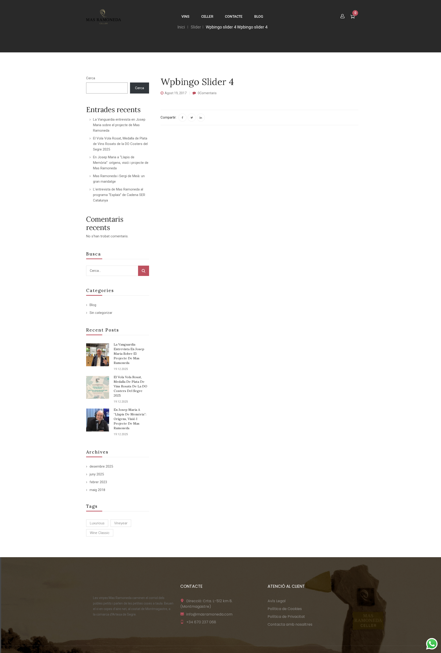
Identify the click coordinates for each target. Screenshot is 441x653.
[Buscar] (143, 271)
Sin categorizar (101, 313)
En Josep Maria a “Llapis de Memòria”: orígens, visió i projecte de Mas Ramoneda (120, 162)
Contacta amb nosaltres (290, 624)
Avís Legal (277, 601)
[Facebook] (182, 118)
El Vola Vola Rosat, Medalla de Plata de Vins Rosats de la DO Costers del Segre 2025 (120, 143)
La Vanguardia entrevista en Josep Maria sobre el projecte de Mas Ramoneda (119, 125)
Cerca (90, 78)
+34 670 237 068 (201, 622)
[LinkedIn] (201, 118)
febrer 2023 (98, 482)
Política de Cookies (285, 608)
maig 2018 (97, 490)
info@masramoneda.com (209, 614)
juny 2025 (97, 474)
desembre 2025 (101, 466)
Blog (93, 305)
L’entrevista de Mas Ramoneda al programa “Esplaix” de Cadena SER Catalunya (119, 194)
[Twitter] (192, 118)
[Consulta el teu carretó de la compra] (353, 17)
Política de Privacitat (286, 616)
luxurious (97, 523)
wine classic (100, 533)
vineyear (120, 523)
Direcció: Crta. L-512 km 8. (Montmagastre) (206, 603)
